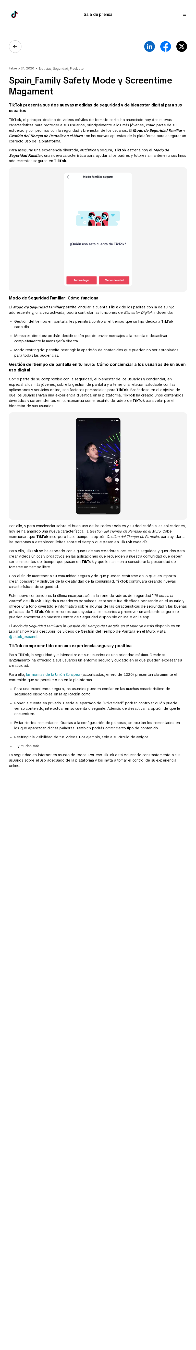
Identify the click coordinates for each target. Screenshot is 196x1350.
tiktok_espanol (25, 637)
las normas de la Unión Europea (53, 674)
